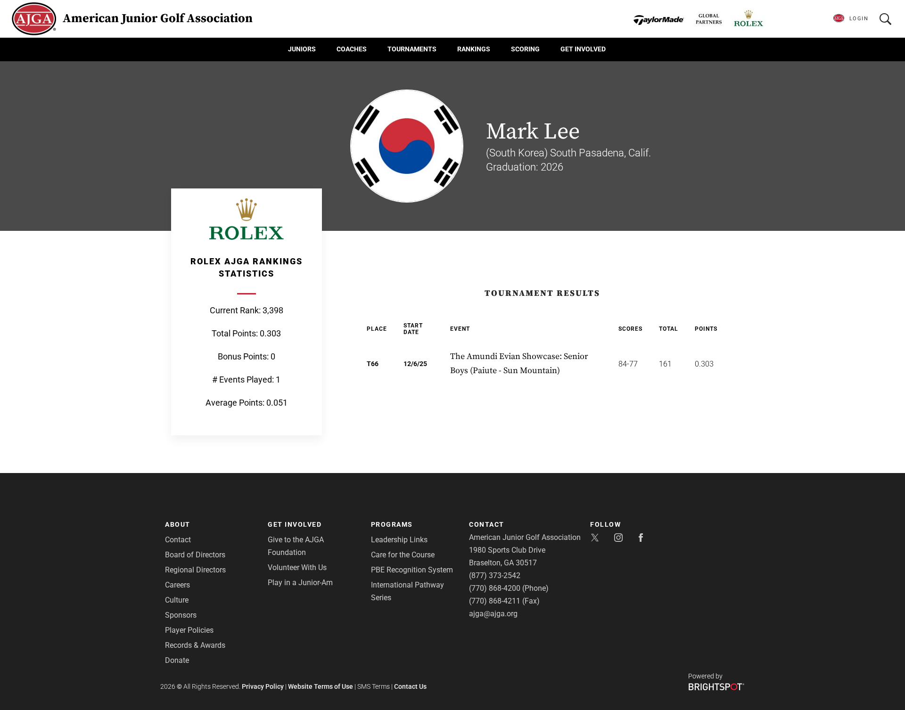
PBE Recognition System (412, 569)
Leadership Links (399, 539)
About (177, 524)
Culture (177, 600)
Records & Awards (195, 645)
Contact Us (410, 686)
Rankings (473, 49)
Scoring (525, 49)
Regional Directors (195, 569)
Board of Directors (195, 554)
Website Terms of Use (320, 686)
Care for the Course (403, 554)
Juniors (302, 49)
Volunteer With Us (297, 567)
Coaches (352, 49)
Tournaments (411, 49)
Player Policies (189, 630)
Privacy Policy (263, 686)
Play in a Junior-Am (300, 582)
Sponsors (181, 615)
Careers (177, 584)
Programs (392, 524)
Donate (177, 660)
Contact (178, 539)
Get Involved (583, 49)
